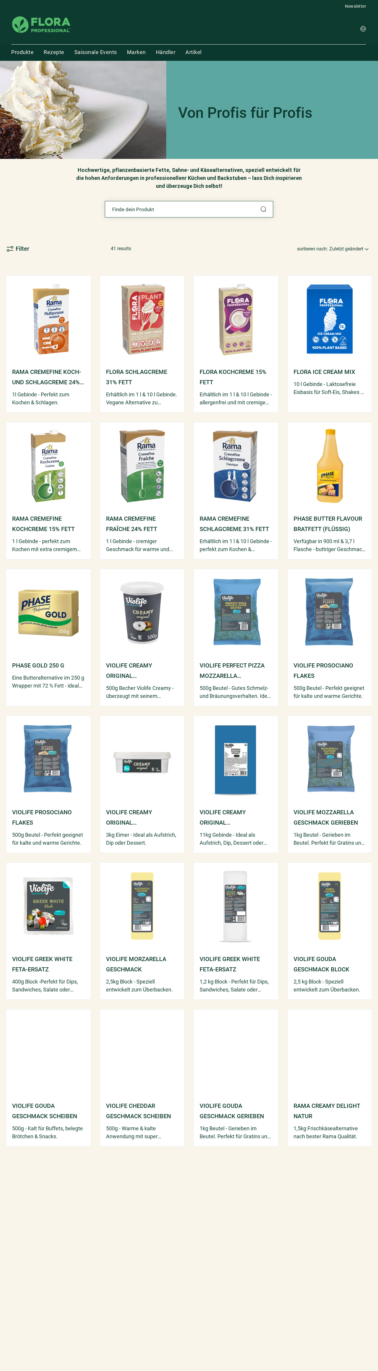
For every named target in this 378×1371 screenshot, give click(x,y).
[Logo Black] (41, 16)
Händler (166, 52)
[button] (363, 30)
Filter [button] (22, 248)
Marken (136, 52)
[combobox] (189, 209)
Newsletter (355, 6)
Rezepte (54, 52)
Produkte (22, 52)
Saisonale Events (95, 52)
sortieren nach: (312, 249)
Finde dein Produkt (263, 209)
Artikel (193, 52)
